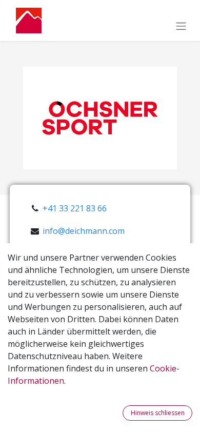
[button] (116, 413)
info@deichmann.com (84, 231)
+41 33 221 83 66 (75, 208)
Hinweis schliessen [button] (158, 412)
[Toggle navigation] (181, 25)
